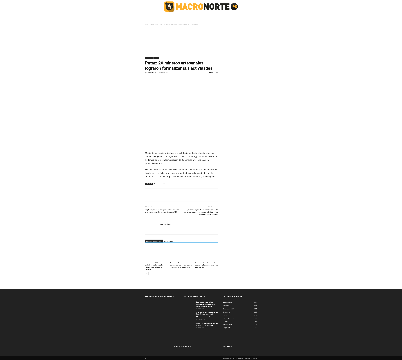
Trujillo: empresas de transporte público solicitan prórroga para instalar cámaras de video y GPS (162, 211)
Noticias (156, 58)
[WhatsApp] (162, 79)
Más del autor (168, 241)
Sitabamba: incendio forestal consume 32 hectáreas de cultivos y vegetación (206, 265)
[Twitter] (152, 79)
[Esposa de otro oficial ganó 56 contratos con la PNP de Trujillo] (189, 326)
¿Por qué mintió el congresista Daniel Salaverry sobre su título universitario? (207, 315)
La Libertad (157, 183)
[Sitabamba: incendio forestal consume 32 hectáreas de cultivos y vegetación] (206, 253)
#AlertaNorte (154, 24)
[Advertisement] (201, 41)
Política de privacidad (251, 358)
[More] (166, 79)
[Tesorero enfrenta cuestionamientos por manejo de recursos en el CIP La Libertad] (181, 253)
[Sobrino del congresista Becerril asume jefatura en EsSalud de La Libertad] (189, 304)
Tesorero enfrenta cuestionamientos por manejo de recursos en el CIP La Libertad (181, 265)
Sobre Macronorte (228, 358)
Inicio (146, 24)
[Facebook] (147, 79)
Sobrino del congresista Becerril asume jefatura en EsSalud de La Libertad (205, 304)
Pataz (164, 183)
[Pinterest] (157, 79)
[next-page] (149, 273)
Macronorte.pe (152, 72)
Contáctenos (239, 358)
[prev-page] (146, 273)
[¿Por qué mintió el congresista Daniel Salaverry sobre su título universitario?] (189, 315)
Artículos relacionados (153, 241)
